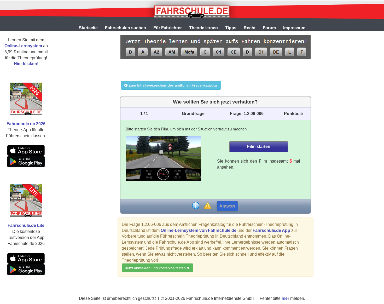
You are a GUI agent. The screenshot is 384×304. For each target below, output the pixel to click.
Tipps (230, 28)
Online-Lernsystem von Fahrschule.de (198, 230)
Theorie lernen (203, 28)
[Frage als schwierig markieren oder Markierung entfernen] (207, 206)
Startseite (88, 28)
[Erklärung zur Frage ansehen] (195, 206)
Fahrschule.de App (271, 230)
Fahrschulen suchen (125, 28)
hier (285, 298)
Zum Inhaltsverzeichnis (172, 85)
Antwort (227, 206)
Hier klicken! (26, 63)
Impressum (294, 28)
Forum (269, 28)
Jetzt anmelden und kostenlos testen (156, 268)
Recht (249, 28)
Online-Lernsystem (23, 46)
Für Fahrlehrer (167, 28)
